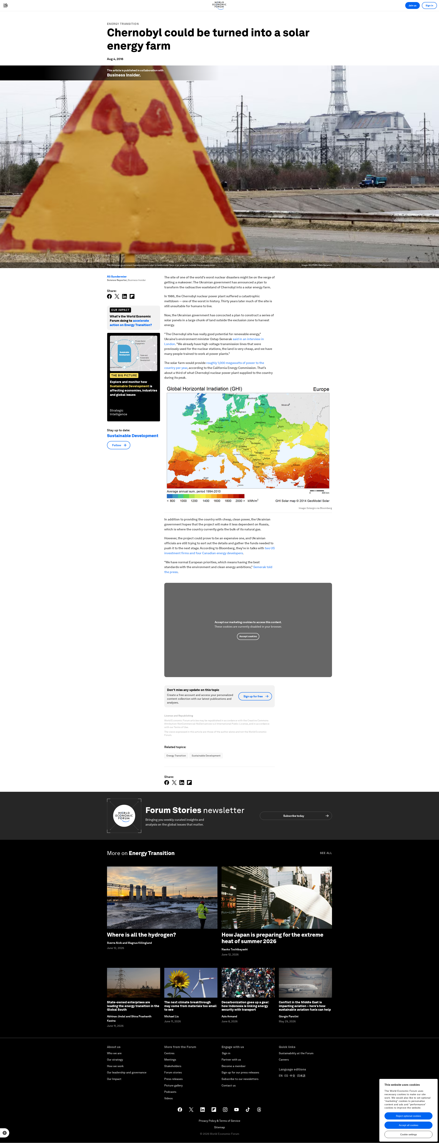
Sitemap (219, 1127)
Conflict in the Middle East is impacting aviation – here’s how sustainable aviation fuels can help (305, 1005)
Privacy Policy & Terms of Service (219, 1120)
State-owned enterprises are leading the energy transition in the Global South (133, 1005)
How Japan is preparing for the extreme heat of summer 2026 (272, 938)
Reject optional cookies (408, 1116)
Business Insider (123, 75)
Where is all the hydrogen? (141, 934)
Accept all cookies (408, 1125)
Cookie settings (408, 1134)
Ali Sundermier (117, 276)
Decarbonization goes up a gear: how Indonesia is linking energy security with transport (245, 1005)
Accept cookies (248, 636)
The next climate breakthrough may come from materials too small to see (190, 1005)
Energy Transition (123, 24)
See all (326, 853)
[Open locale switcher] (4, 1132)
